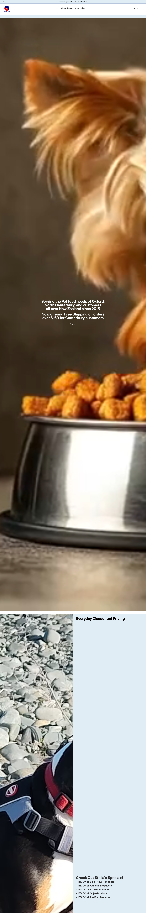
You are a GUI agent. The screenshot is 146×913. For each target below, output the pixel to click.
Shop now (73, 324)
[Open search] (134, 8)
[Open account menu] (138, 8)
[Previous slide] (3, 1)
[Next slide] (141, 1)
